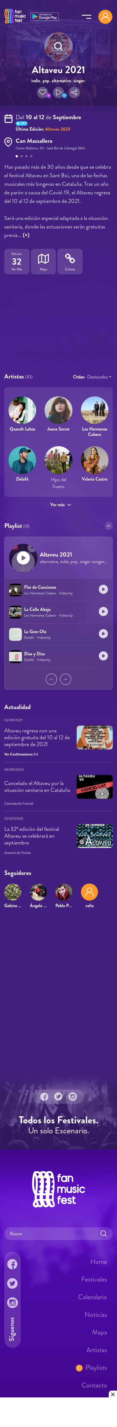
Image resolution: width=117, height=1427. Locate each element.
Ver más (57, 504)
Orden (79, 377)
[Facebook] (44, 1096)
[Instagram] (72, 1096)
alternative (61, 80)
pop (46, 80)
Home (98, 1262)
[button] (42, 92)
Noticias (96, 1314)
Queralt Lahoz (22, 429)
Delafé (22, 479)
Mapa (99, 1332)
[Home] (15, 23)
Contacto (94, 1385)
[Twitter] (58, 1096)
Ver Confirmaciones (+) (21, 754)
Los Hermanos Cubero (94, 432)
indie (35, 80)
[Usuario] (105, 17)
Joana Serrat (58, 429)
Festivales (94, 1279)
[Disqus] (58, 995)
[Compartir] (74, 92)
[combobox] (99, 377)
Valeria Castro (94, 479)
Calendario (92, 1297)
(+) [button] (26, 235)
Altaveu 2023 (57, 129)
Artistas (96, 1350)
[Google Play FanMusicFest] (44, 16)
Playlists (96, 1367)
